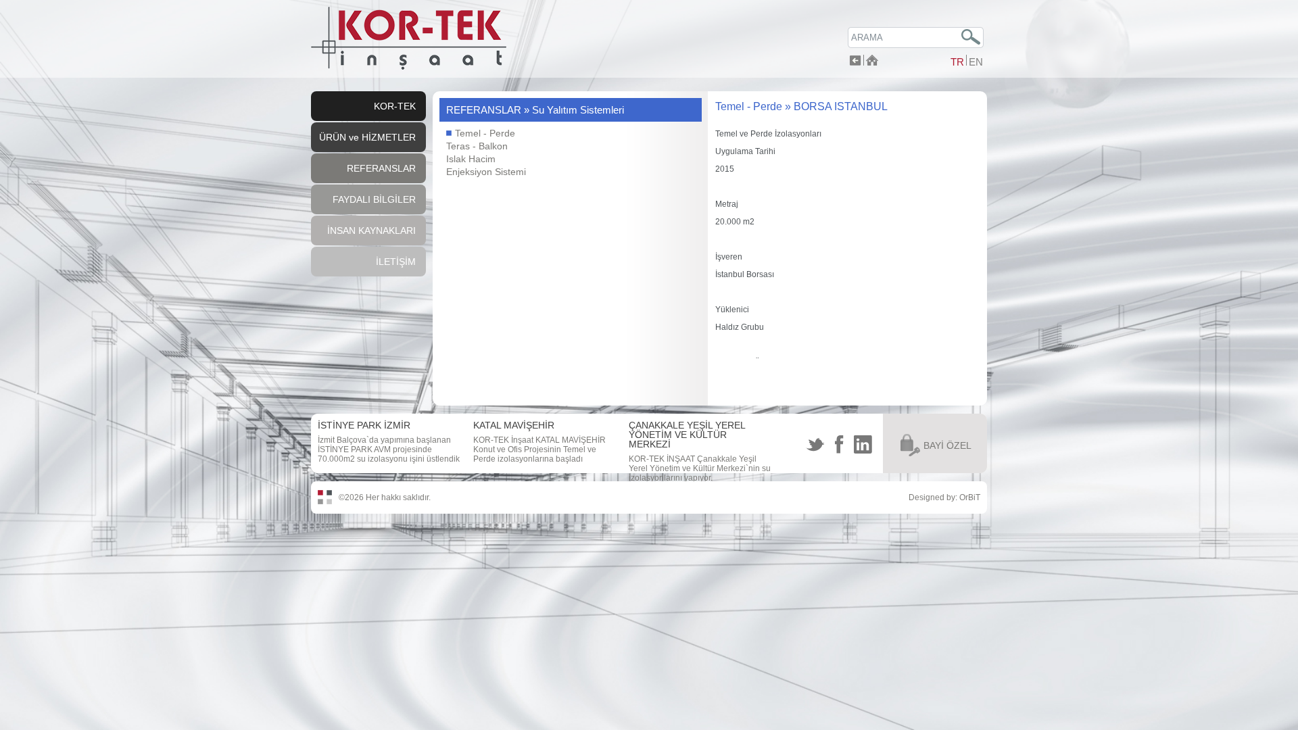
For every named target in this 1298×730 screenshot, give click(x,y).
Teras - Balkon (477, 146)
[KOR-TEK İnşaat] (408, 67)
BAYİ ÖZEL (947, 445)
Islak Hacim (471, 158)
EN (976, 62)
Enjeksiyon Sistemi (486, 171)
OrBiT (969, 497)
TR (957, 62)
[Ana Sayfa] (872, 62)
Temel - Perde (483, 133)
